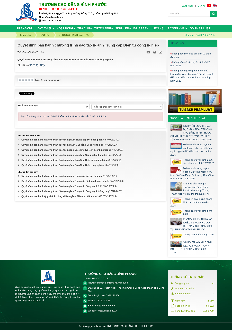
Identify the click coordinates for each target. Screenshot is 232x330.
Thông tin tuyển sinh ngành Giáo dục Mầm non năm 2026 (191, 202)
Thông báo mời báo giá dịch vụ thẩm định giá (190, 52)
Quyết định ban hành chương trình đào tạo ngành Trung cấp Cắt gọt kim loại (61, 176)
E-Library (140, 28)
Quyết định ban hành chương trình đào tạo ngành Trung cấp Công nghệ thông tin (64, 191)
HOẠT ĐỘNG (65, 28)
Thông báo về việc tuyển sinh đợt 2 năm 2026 (190, 60)
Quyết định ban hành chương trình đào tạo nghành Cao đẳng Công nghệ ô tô (62, 145)
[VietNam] (209, 5)
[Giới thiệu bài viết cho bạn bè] (149, 52)
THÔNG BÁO (176, 43)
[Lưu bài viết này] (161, 52)
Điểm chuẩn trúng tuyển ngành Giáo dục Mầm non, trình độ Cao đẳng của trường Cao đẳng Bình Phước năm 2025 (192, 173)
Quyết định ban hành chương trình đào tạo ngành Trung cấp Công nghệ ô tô (61, 186)
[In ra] (155, 52)
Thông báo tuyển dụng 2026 (198, 234)
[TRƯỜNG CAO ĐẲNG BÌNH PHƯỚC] (26, 12)
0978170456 (103, 300)
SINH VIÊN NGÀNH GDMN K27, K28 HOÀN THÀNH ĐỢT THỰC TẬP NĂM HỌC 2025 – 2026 (191, 247)
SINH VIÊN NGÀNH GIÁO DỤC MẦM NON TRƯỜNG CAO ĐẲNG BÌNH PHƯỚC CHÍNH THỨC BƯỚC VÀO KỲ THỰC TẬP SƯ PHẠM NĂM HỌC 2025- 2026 (191, 133)
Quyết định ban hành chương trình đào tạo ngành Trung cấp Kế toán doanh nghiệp (65, 181)
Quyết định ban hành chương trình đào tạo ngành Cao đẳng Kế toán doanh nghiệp (65, 150)
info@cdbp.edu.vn (105, 305)
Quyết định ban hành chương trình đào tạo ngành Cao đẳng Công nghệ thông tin (64, 155)
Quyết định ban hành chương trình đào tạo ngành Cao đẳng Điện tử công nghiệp (64, 160)
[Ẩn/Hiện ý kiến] (87, 106)
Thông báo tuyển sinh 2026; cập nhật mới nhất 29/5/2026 (198, 161)
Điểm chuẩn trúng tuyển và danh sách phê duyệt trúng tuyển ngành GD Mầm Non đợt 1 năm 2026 (191, 149)
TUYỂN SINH (102, 28)
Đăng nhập (187, 5)
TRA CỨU (83, 28)
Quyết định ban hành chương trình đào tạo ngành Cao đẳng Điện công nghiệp (62, 165)
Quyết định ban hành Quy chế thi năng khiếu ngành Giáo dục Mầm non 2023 (61, 196)
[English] (215, 5)
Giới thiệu (45, 28)
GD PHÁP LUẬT (200, 28)
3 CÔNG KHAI (176, 28)
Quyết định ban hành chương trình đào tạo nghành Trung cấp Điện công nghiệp (63, 139)
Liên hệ (202, 5)
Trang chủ (25, 28)
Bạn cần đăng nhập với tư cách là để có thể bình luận (63, 116)
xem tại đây (37, 65)
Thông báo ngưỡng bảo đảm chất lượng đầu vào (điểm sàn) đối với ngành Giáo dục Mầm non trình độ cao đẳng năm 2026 (191, 72)
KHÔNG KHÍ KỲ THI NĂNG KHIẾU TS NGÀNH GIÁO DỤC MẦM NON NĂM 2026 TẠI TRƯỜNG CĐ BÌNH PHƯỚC (191, 224)
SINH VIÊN (122, 28)
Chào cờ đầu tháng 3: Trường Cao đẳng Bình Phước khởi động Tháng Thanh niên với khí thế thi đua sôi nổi (190, 188)
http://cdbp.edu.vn (107, 310)
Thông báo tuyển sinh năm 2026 (197, 212)
